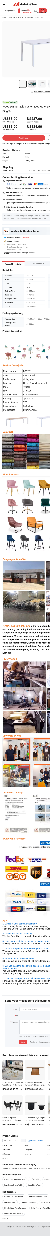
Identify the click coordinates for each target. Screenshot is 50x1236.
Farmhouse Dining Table (13, 1185)
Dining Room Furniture (25, 17)
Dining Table (39, 17)
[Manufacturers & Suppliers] (25, 4)
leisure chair (29, 1154)
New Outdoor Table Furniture (15, 1208)
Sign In (6, 253)
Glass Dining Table (34, 1185)
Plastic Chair (7, 1145)
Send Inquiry (23, 138)
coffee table (6, 1150)
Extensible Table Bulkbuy (13, 1214)
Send (23, 1042)
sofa (26, 1145)
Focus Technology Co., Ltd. (31, 1226)
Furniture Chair (10, 1202)
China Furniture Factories (13, 1196)
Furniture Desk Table (28, 1202)
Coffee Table (34, 1179)
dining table (29, 1150)
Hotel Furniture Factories (38, 1196)
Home (4, 17)
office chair (6, 1154)
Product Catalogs (36, 1140)
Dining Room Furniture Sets (14, 1179)
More (4, 1218)
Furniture (12, 17)
